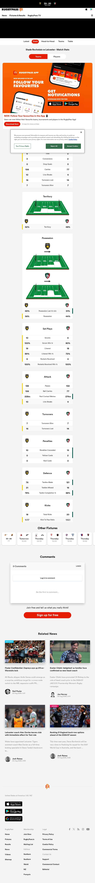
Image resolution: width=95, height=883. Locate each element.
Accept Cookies (72, 146)
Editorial (45, 869)
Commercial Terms (50, 849)
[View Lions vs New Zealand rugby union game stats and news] (24, 538)
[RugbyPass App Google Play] (47, 811)
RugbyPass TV (34, 15)
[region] (47, 141)
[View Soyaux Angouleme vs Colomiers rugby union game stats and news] (70, 538)
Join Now (27, 834)
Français (27, 874)
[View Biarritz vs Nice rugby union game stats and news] (54, 538)
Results (8, 844)
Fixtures (8, 839)
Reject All (54, 146)
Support (45, 859)
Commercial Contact (50, 864)
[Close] (81, 132)
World (26, 864)
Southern (27, 859)
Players (56, 56)
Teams (38, 56)
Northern (27, 854)
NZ (25, 869)
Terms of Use (47, 839)
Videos (8, 854)
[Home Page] (12, 9)
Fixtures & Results (17, 15)
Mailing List (28, 844)
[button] (92, 15)
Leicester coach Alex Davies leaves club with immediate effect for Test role (23, 733)
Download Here (12, 124)
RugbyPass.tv (29, 839)
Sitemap (8, 859)
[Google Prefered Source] (47, 819)
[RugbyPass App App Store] (47, 804)
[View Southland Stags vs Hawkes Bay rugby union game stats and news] (39, 538)
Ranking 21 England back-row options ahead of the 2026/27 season (67, 733)
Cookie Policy (48, 844)
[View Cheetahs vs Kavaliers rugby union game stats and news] (9, 538)
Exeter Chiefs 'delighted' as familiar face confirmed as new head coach (68, 669)
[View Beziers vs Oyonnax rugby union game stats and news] (85, 538)
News (4, 15)
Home (7, 834)
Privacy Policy (48, 834)
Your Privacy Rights (22, 146)
